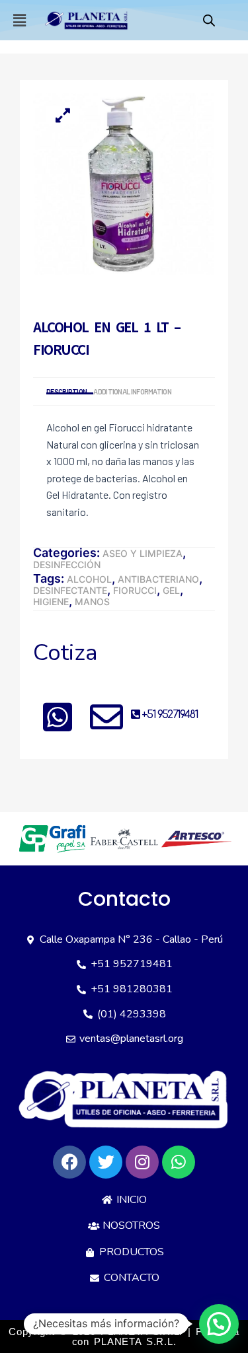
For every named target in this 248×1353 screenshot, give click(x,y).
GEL (171, 590)
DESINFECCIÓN (67, 564)
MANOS (92, 601)
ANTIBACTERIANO (158, 579)
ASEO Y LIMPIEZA (143, 553)
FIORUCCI (135, 590)
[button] (19, 20)
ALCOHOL (89, 579)
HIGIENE (51, 601)
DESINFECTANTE (70, 590)
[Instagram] (142, 1162)
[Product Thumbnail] (62, 115)
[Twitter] (105, 1162)
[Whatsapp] (178, 1162)
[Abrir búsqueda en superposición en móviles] (209, 20)
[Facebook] (69, 1162)
